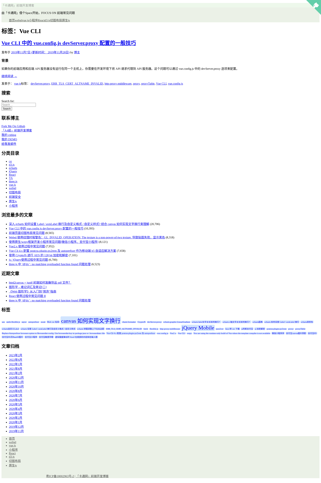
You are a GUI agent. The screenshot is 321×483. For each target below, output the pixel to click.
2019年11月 (16, 431)
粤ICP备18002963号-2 (60, 476)
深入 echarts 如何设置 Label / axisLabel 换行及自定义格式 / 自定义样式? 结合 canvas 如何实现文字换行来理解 (79, 224)
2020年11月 (16, 382)
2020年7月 (15, 395)
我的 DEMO (9, 139)
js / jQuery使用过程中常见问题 (28, 259)
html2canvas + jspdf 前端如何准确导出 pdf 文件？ (40, 282)
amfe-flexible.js (13, 322)
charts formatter (129, 322)
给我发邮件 (8, 143)
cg (10, 161)
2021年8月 (15, 368)
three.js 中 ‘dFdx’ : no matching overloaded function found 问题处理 (50, 264)
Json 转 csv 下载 (232, 329)
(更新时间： (40, 52)
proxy (136, 83)
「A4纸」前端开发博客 (16, 130)
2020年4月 (15, 408)
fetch (146, 329)
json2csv (219, 329)
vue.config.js (175, 83)
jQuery (13, 171)
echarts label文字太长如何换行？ (206, 322)
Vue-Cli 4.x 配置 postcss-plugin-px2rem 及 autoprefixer (131, 333)
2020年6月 (15, 400)
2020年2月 (15, 417)
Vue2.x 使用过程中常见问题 (27, 246)
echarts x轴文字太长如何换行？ (237, 322)
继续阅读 (9, 76)
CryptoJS (141, 322)
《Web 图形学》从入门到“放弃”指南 (32, 291)
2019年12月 (16, 426)
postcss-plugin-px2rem (276, 329)
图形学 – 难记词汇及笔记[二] (27, 287)
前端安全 (15, 196)
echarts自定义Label (10, 329)
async (24, 322)
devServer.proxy (40, 83)
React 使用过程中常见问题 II (27, 296)
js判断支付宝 (247, 329)
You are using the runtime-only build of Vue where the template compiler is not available (232, 333)
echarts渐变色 (307, 322)
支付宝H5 (312, 333)
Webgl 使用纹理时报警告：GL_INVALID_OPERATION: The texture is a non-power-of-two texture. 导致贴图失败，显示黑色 (87, 237)
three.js (13, 181)
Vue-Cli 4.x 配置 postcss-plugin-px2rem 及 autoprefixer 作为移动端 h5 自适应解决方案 (62, 250)
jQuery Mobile (198, 328)
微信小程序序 (278, 333)
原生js (66, 20)
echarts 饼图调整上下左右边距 (90, 329)
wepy (189, 333)
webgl (18, 20)
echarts (13, 168)
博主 (77, 52)
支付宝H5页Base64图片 (12, 337)
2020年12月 (16, 377)
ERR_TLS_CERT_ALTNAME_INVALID (77, 83)
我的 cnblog (8, 135)
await (43, 322)
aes (3, 322)
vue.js (25, 20)
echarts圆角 (258, 322)
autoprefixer (33, 322)
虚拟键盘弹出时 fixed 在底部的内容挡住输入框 (76, 337)
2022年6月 (15, 359)
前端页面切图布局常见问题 (27, 233)
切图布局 (56, 20)
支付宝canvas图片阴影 (296, 333)
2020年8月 (15, 391)
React (41, 20)
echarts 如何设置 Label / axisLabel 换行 (282, 322)
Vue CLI (161, 83)
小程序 (33, 20)
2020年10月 (16, 386)
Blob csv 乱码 (53, 322)
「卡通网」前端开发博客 (17, 5)
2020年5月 (15, 404)
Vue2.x (173, 333)
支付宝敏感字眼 (46, 337)
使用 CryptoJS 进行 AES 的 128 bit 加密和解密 (38, 255)
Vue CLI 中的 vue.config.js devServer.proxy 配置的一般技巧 (68, 43)
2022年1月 (15, 364)
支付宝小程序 (31, 337)
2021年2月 (15, 373)
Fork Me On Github (13, 126)
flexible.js (154, 329)
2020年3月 (15, 413)
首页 (12, 20)
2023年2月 (15, 355)
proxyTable (148, 83)
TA (11, 178)
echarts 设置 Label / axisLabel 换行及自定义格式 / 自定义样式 (48, 329)
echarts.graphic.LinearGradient (176, 322)
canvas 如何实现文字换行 (90, 321)
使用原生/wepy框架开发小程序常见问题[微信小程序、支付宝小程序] (53, 241)
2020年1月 (15, 422)
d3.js (47, 20)
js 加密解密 (260, 329)
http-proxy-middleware (118, 83)
